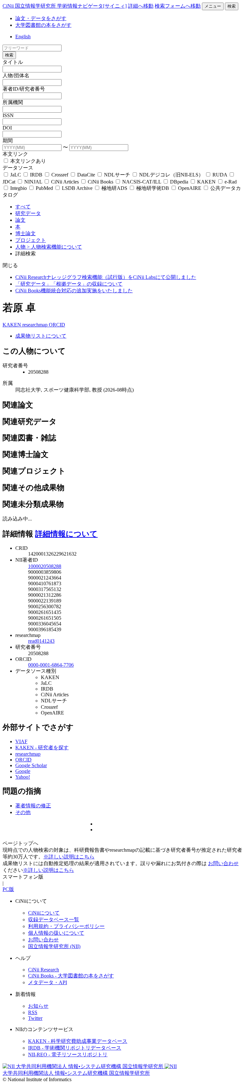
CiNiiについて (44, 913)
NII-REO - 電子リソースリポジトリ (68, 1054)
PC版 (8, 889)
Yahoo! (22, 777)
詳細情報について (66, 534)
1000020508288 (44, 566)
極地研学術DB (152, 188)
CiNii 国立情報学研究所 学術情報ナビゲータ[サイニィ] (65, 6)
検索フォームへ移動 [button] (178, 6)
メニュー (212, 6)
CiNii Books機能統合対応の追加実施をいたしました (74, 290)
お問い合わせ (223, 863)
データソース (18, 167)
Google (22, 771)
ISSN (8, 115)
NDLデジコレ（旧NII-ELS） (171, 174)
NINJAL (33, 181)
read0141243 (41, 641)
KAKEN (206, 181)
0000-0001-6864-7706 (51, 665)
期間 (8, 140)
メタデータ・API (47, 982)
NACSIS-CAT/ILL (141, 181)
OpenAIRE (190, 188)
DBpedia (179, 181)
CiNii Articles (65, 181)
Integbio (18, 188)
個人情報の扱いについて (56, 933)
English (23, 36)
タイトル (13, 62)
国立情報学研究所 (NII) (54, 946)
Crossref (60, 174)
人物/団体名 (16, 75)
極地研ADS (114, 188)
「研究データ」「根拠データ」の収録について (68, 284)
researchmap (35, 324)
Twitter (35, 1018)
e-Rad (230, 181)
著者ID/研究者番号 (24, 89)
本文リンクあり (27, 161)
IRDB (36, 174)
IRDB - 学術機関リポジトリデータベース (74, 1048)
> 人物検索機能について (54, 247)
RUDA (219, 174)
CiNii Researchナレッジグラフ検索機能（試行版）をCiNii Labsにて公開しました (105, 277)
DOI (7, 128)
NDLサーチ (117, 174)
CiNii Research (43, 969)
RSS (32, 1012)
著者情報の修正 (33, 805)
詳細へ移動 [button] (140, 6)
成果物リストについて (40, 336)
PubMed (44, 188)
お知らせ (38, 1006)
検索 (231, 6)
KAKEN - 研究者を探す (42, 747)
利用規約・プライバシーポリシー (66, 926)
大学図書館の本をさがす (43, 25)
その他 (23, 812)
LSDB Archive (77, 188)
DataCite (86, 174)
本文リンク (15, 154)
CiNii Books (100, 181)
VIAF (21, 741)
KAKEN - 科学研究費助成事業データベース (77, 1041)
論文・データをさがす (40, 18)
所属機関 (13, 102)
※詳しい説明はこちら (68, 856)
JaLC (15, 174)
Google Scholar (31, 765)
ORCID (57, 324)
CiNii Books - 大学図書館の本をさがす (71, 975)
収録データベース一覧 (53, 919)
